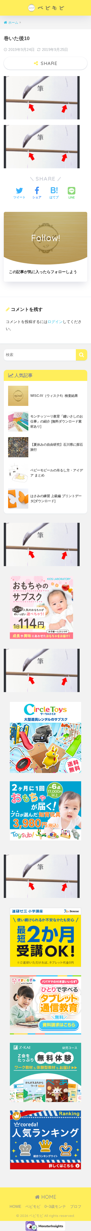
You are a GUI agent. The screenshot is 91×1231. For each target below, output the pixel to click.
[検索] (81, 355)
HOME (48, 1197)
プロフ (75, 1207)
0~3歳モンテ (55, 1207)
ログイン (55, 321)
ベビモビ (32, 1207)
